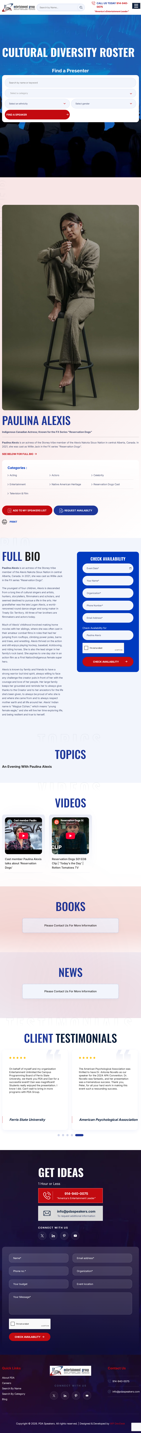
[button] (62, 1135)
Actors (55, 475)
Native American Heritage (66, 484)
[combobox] (70, 93)
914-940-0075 (76, 1193)
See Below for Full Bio (17, 454)
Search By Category (13, 1394)
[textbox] (70, 93)
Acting (13, 475)
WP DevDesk (117, 1423)
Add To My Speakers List (30, 510)
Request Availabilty (78, 510)
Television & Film (19, 493)
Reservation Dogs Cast (106, 484)
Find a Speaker (16, 114)
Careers (6, 1383)
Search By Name (11, 1388)
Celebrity (98, 475)
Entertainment (18, 484)
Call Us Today (112, 5)
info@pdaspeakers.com (76, 1211)
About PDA (8, 1377)
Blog (4, 1399)
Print (13, 521)
